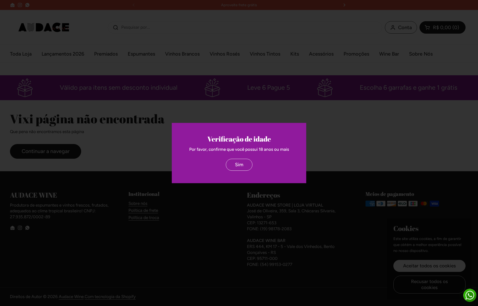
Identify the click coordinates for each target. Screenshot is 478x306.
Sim (239, 164)
